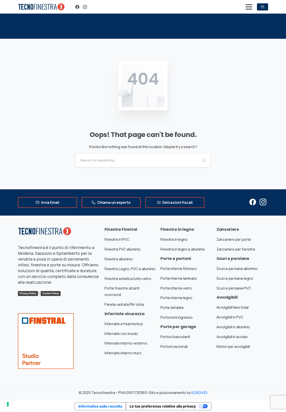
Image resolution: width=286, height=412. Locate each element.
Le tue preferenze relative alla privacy (163, 406)
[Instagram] (85, 7)
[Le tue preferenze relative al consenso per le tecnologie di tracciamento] (8, 404)
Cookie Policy (50, 293)
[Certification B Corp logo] (46, 344)
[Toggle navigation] (248, 7)
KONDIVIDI (199, 392)
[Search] (204, 160)
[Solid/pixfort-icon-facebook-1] (253, 201)
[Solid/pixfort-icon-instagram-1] (263, 201)
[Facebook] (77, 7)
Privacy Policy (28, 293)
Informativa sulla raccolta (100, 406)
